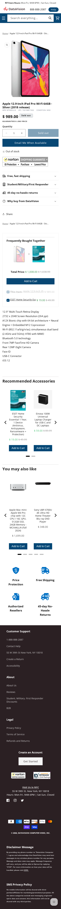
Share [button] (9, 214)
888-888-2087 (38, 9)
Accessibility (13, 665)
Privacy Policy (14, 727)
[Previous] (5, 422)
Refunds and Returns (18, 740)
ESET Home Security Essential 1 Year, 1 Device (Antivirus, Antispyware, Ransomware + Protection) (18, 424)
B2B (9, 708)
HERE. (26, 870)
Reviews (11, 692)
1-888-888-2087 (15, 639)
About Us (11, 685)
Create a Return (15, 659)
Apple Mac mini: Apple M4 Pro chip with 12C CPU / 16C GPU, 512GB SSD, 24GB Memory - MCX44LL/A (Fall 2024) (18, 520)
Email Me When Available (31, 142)
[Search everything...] (50, 18)
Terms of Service (16, 734)
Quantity (7, 126)
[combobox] (30, 18)
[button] (3, 18)
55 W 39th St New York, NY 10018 (25, 652)
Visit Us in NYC (30, 787)
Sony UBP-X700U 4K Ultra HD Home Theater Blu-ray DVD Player (43, 515)
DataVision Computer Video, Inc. (34, 833)
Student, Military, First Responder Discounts (25, 700)
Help (53, 9)
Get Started (30, 761)
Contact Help (13, 646)
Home (5, 33)
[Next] (55, 422)
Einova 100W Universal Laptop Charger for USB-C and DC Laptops (42, 419)
